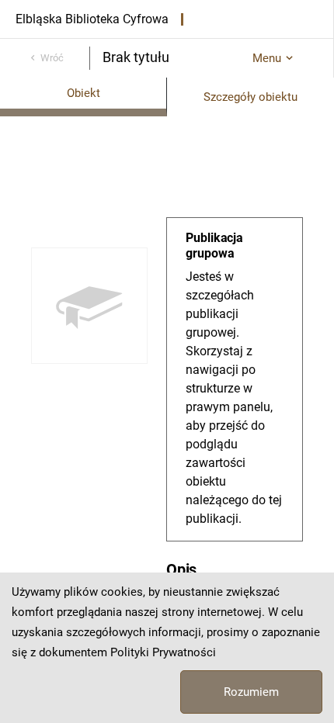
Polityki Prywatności (163, 652)
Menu (266, 58)
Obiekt (83, 93)
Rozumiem (251, 692)
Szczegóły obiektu (250, 97)
